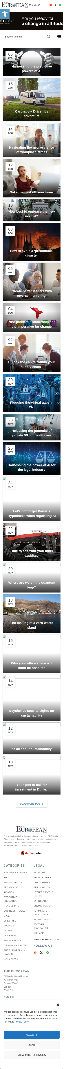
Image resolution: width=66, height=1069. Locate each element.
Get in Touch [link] (42, 887)
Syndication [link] (42, 901)
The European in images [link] (14, 952)
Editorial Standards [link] (41, 926)
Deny (32, 1044)
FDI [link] (6, 877)
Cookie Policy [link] (43, 906)
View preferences (31, 1054)
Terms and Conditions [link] (41, 913)
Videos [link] (8, 930)
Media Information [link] (46, 939)
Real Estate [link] (11, 906)
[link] (5, 14)
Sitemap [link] (39, 933)
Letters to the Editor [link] (43, 894)
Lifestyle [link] (10, 921)
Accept (31, 1034)
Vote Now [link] (10, 935)
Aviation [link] (9, 892)
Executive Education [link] (10, 899)
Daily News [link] (11, 959)
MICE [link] (7, 916)
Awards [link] (9, 925)
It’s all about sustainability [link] (32, 749)
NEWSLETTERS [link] (42, 877)
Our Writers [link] (42, 882)
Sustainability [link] (13, 882)
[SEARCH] (49, 36)
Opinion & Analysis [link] (15, 945)
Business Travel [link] (14, 911)
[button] (58, 1005)
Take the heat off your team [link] (31, 192)
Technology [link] (12, 887)
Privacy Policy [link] (22, 1022)
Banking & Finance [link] (15, 872)
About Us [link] (39, 872)
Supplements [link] (12, 940)
